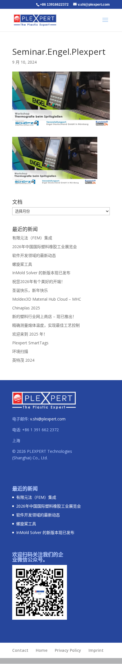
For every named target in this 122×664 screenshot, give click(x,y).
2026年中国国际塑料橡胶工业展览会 (44, 246)
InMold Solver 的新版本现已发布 (41, 272)
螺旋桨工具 (22, 264)
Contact (20, 650)
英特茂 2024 (23, 360)
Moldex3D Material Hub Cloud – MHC (46, 299)
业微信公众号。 (30, 559)
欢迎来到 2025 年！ (29, 334)
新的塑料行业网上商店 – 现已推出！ (44, 316)
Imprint (96, 650)
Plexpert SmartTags (30, 342)
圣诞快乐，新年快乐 (30, 290)
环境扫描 (20, 351)
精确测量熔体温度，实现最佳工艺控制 (46, 325)
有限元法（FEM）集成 (32, 237)
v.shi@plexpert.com (48, 419)
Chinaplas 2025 (26, 308)
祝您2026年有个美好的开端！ (38, 281)
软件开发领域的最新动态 (34, 255)
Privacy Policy (68, 650)
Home (41, 650)
